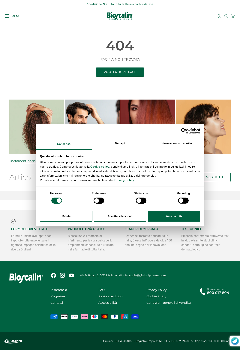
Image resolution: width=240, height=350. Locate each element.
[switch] (99, 201)
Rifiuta (66, 216)
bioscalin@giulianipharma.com (145, 275)
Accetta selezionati (120, 216)
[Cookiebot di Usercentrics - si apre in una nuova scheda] (183, 131)
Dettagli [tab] (120, 143)
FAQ (101, 290)
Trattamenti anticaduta (26, 161)
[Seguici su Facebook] (53, 275)
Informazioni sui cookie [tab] (176, 143)
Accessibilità (107, 302)
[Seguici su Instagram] (62, 275)
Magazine (57, 296)
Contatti (56, 302)
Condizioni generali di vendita (168, 302)
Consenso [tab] (63, 143)
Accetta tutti (174, 216)
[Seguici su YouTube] (71, 275)
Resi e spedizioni (110, 296)
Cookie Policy (156, 296)
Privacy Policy (156, 290)
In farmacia (58, 290)
